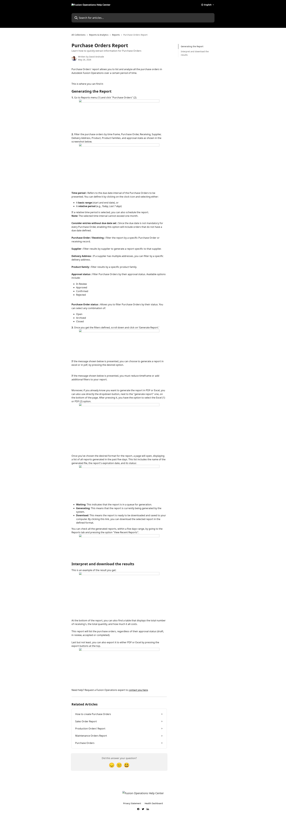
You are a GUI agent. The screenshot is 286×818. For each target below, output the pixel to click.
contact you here (138, 690)
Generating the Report (192, 46)
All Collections (79, 34)
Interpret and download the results (195, 53)
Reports (116, 34)
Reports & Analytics (98, 34)
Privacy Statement (132, 803)
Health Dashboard (154, 803)
